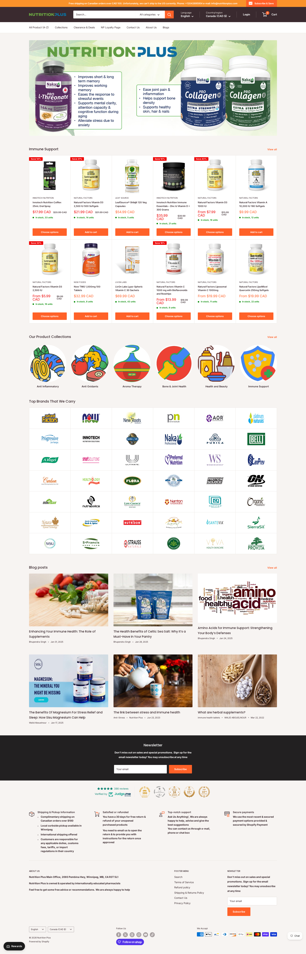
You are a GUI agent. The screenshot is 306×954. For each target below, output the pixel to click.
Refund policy (182, 887)
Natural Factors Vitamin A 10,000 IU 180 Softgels (253, 204)
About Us (151, 27)
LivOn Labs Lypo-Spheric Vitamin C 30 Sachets (129, 288)
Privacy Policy (182, 903)
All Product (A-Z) (39, 27)
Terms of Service (184, 882)
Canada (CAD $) (58, 929)
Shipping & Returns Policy (189, 892)
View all (272, 149)
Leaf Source (122, 198)
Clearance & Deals (84, 27)
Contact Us (133, 27)
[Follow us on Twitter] (125, 934)
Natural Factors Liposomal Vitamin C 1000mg (212, 288)
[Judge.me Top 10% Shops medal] (189, 792)
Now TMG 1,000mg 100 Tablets (87, 288)
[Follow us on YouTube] (145, 934)
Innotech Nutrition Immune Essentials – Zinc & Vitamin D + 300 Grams (173, 206)
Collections (61, 27)
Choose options (49, 232)
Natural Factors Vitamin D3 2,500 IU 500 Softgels (88, 204)
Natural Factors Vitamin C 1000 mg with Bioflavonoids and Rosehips (172, 290)
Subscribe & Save (264, 3)
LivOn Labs (121, 282)
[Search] (169, 14)
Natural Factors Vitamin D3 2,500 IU (47, 288)
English (34, 929)
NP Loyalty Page (110, 27)
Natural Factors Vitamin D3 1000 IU (212, 204)
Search (178, 876)
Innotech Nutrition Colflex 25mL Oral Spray (47, 204)
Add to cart (91, 232)
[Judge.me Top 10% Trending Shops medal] (204, 792)
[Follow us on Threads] (132, 934)
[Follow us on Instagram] (138, 934)
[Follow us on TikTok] (152, 934)
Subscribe (180, 769)
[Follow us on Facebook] (118, 934)
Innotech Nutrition (43, 198)
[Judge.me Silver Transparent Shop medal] (159, 792)
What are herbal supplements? (221, 712)
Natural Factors (83, 198)
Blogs (166, 27)
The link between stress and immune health (147, 712)
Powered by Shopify (39, 941)
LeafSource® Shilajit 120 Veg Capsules (131, 204)
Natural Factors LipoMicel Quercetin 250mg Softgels (254, 288)
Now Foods (80, 282)
